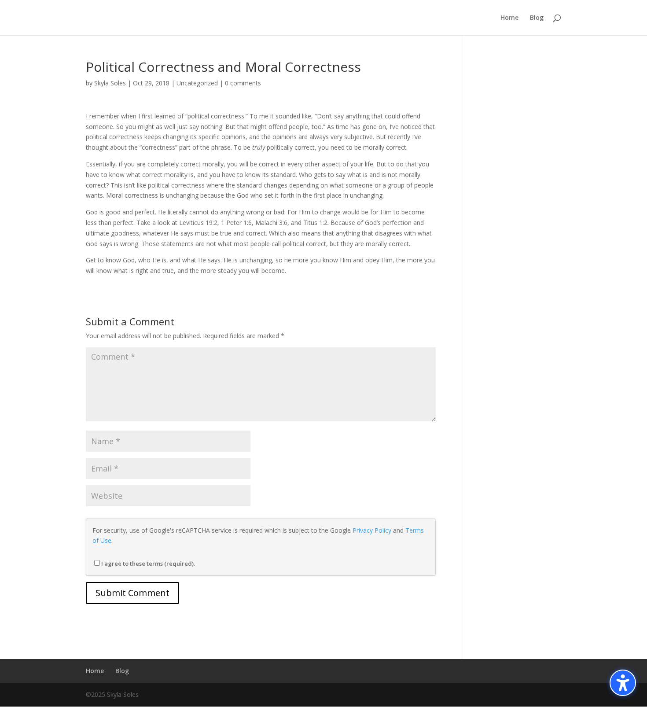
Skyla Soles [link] (110, 83)
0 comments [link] (243, 83)
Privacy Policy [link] (372, 530)
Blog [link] (537, 18)
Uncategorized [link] (197, 83)
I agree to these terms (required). (148, 563)
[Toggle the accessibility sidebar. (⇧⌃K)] (623, 683)
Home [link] (509, 18)
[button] (132, 593)
